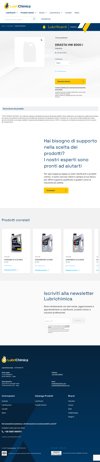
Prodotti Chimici (40, 405)
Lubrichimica (55, 13)
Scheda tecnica (62, 71)
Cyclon (70, 405)
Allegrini (71, 417)
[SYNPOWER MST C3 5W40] (22, 243)
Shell (70, 409)
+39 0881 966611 (57, 374)
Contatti (68, 13)
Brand (41, 13)
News (77, 13)
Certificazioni (6, 405)
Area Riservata (45, 19)
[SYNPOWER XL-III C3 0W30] (53, 243)
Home (3, 26)
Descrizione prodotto (61, 52)
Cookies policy (62, 447)
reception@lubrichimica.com (61, 385)
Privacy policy (54, 447)
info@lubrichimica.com (59, 383)
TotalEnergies (73, 413)
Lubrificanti (10, 13)
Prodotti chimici (27, 13)
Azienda (5, 401)
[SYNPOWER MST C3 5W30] (84, 243)
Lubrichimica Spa (12, 448)
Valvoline (71, 401)
